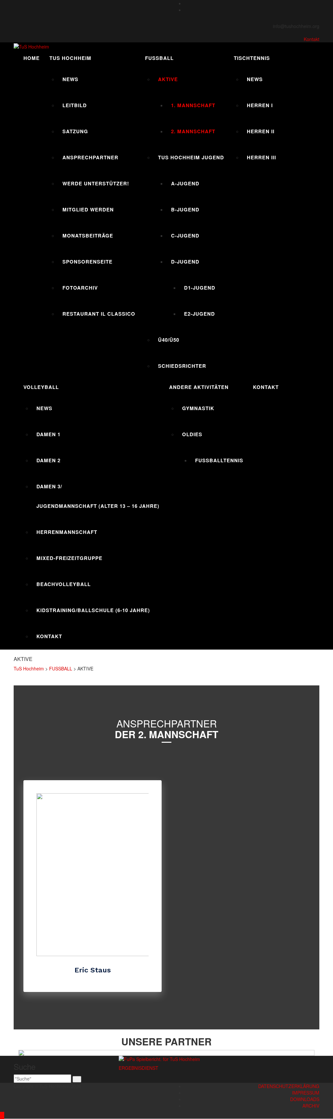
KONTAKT (49, 636)
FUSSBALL (159, 58)
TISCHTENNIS (252, 58)
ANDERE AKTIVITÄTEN (199, 387)
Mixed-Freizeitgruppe (69, 558)
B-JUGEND (185, 209)
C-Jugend (185, 235)
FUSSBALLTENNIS (219, 460)
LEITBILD (74, 105)
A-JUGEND (185, 183)
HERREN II (260, 131)
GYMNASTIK (198, 408)
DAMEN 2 (48, 460)
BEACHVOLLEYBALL (63, 584)
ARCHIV (310, 1105)
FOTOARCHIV (80, 287)
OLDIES (192, 434)
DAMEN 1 (48, 434)
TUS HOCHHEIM (70, 58)
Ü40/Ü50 (168, 339)
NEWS (70, 79)
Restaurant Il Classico (98, 313)
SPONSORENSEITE (87, 261)
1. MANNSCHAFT (193, 105)
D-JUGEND (185, 261)
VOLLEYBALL (41, 387)
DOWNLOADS (304, 1099)
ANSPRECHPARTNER (90, 157)
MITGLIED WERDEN (88, 209)
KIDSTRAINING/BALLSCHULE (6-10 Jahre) (93, 610)
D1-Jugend (199, 287)
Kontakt (311, 39)
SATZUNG (75, 131)
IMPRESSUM (305, 1092)
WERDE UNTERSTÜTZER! (95, 183)
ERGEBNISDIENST (138, 1068)
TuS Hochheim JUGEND (191, 157)
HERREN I (260, 105)
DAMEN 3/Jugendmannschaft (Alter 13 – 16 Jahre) (97, 496)
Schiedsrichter (182, 365)
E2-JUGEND (199, 313)
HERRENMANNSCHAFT (66, 532)
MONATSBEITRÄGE (87, 235)
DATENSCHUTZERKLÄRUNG (288, 1086)
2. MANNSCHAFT (193, 131)
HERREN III (261, 157)
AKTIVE (168, 79)
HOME (31, 58)
